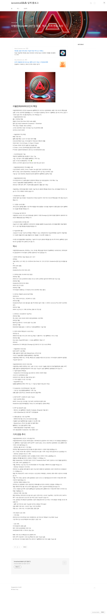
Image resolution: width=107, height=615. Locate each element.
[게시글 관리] (19, 547)
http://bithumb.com (19, 59)
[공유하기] (17, 547)
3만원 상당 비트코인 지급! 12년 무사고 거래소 (28, 51)
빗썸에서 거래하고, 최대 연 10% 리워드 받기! (27, 64)
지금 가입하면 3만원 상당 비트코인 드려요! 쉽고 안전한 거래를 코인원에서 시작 (34, 53)
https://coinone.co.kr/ (19, 48)
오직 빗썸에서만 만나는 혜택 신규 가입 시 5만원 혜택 (31, 62)
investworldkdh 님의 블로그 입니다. (22, 563)
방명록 (25, 8)
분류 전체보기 (81, 44)
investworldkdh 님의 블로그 (25, 3)
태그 (18, 8)
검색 (91, 3)
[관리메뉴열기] (104, 3)
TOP (94, 588)
